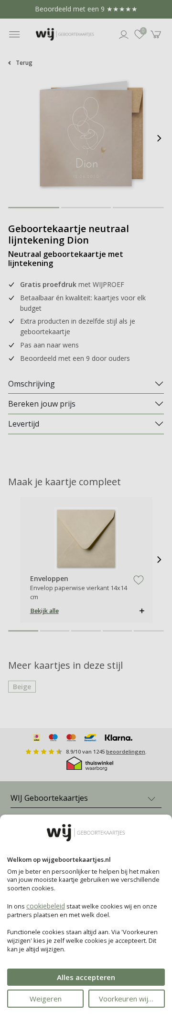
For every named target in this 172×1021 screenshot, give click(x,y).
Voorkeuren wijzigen (132, 998)
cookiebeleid (45, 905)
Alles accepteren (86, 977)
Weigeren (46, 998)
